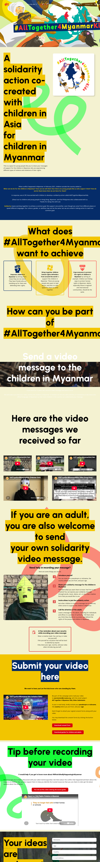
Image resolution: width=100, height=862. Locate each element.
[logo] (14, 4)
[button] (36, 4)
